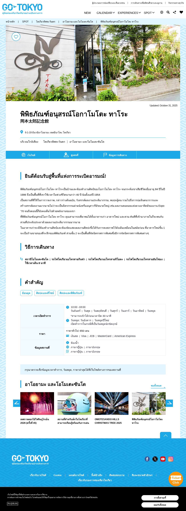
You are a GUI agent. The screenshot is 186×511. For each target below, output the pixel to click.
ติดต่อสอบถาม (117, 475)
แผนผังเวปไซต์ (76, 475)
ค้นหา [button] (168, 12)
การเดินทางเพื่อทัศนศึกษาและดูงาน (146, 3)
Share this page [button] (174, 12)
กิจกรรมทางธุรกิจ (176, 3)
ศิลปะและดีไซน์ (45, 293)
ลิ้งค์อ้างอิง (96, 475)
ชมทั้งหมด (156, 385)
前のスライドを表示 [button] (16, 403)
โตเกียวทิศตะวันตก (54, 141)
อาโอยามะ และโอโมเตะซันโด (86, 141)
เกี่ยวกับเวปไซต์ (38, 475)
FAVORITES (181, 12)
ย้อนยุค (26, 293)
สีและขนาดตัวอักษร (142, 475)
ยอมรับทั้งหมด (160, 505)
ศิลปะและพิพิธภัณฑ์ (71, 293)
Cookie (57, 475)
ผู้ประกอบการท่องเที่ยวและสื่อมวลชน (108, 3)
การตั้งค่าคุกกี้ (160, 498)
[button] (105, 13)
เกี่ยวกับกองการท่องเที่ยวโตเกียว (95, 480)
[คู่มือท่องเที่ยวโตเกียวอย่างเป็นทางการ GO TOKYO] (22, 9)
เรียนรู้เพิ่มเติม (12, 504)
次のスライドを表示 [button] (169, 403)
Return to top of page (165, 435)
